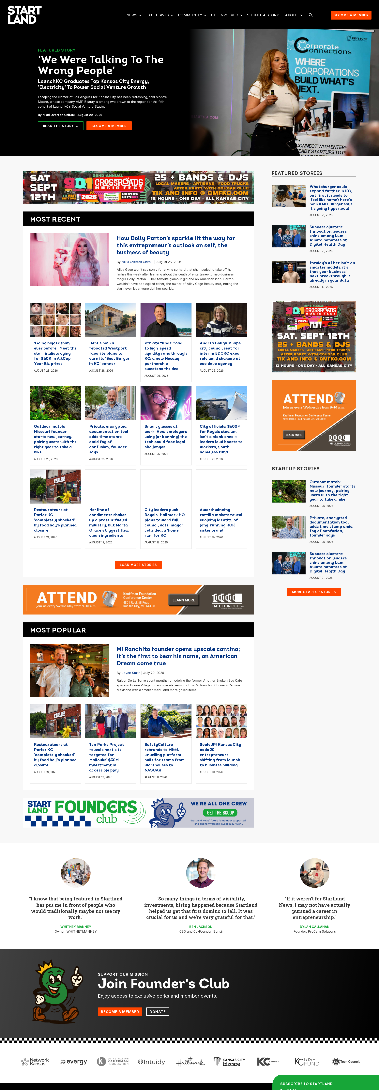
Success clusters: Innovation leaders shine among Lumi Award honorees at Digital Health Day (328, 236)
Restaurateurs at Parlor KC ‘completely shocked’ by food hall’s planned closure (55, 520)
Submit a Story (263, 15)
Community (190, 15)
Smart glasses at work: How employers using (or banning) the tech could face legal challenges (165, 437)
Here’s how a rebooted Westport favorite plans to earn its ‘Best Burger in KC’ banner (109, 353)
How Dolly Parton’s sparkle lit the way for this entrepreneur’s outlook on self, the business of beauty (176, 246)
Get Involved (224, 15)
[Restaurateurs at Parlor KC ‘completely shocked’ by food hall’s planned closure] (55, 486)
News (131, 15)
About (291, 15)
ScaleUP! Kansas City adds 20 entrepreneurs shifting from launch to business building (220, 755)
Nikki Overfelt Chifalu (137, 262)
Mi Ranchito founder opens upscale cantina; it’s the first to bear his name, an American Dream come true (178, 656)
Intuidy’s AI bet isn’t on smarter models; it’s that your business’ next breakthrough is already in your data (332, 272)
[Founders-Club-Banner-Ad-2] (138, 812)
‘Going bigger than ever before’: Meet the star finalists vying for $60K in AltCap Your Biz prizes (55, 353)
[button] (140, 15)
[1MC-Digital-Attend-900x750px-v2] (314, 415)
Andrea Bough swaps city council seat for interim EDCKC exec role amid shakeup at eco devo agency (220, 353)
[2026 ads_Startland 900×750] (314, 336)
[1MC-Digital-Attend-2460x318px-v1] (138, 599)
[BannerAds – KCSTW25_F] (138, 186)
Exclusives (157, 15)
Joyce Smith (131, 673)
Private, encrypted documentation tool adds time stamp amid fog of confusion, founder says (331, 526)
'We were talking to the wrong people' (101, 66)
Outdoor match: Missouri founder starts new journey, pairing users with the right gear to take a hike (332, 491)
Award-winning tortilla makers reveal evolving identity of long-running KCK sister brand (221, 520)
